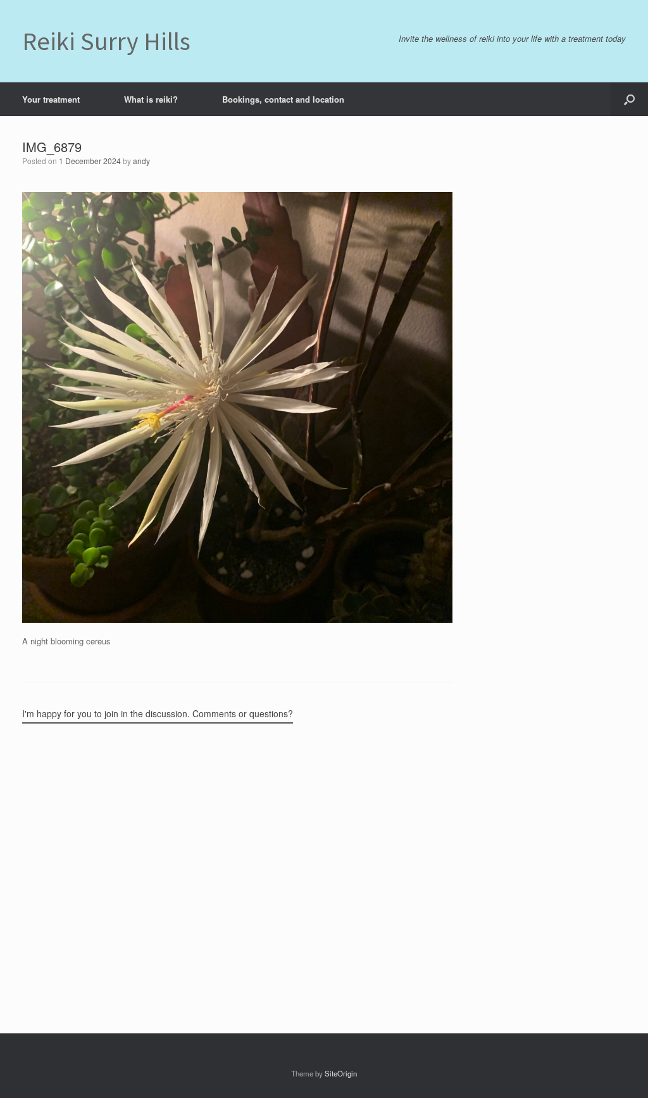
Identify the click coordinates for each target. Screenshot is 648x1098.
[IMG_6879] (237, 619)
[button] (629, 99)
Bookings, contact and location (283, 99)
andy (141, 160)
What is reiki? (151, 99)
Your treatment (51, 99)
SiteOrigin (341, 1073)
